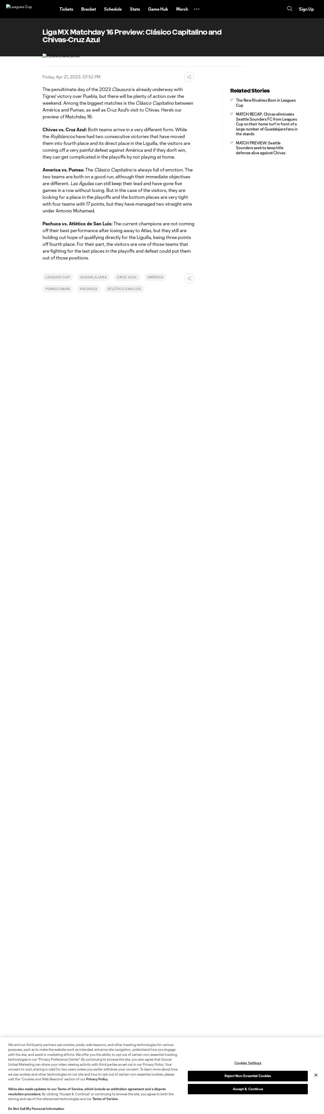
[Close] (315, 1075)
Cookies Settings (247, 1063)
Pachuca (88, 289)
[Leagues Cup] (29, 9)
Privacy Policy (97, 1079)
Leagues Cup (58, 277)
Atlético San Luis (124, 289)
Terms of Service (70, 1089)
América (155, 277)
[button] (196, 9)
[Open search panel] (290, 9)
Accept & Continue (248, 1089)
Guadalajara (93, 277)
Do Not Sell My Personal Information (36, 1109)
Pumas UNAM (58, 289)
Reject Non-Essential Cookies (248, 1076)
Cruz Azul (127, 277)
